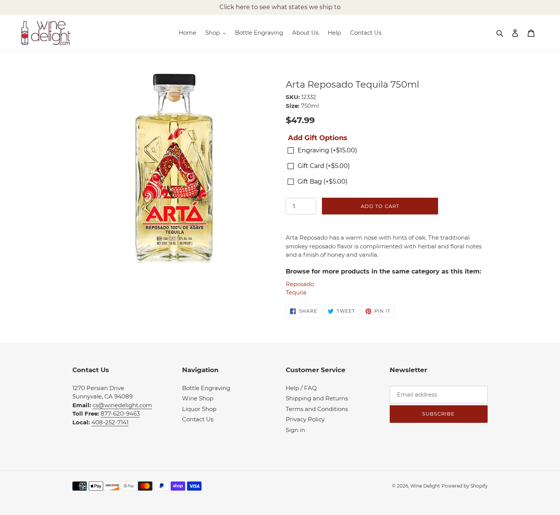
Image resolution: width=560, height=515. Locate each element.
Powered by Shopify (465, 486)
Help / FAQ (301, 388)
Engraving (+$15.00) (327, 150)
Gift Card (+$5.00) (324, 166)
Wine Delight (425, 486)
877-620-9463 (120, 413)
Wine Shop (197, 398)
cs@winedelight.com (122, 405)
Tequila (296, 292)
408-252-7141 (109, 422)
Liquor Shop (199, 409)
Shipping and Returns (317, 398)
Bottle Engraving (206, 388)
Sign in (295, 429)
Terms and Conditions (317, 409)
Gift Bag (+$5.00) (322, 181)
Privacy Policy (305, 419)
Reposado (300, 284)
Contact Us (197, 419)
